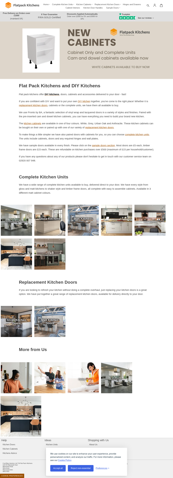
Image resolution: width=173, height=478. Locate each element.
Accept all (58, 468)
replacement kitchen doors (33, 105)
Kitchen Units (52, 444)
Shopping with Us (98, 440)
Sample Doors (112, 8)
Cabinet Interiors (73, 8)
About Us (93, 444)
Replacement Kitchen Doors (107, 4)
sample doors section (103, 145)
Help (4, 440)
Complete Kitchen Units (62, 4)
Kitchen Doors (9, 444)
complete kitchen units (137, 134)
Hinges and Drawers (132, 4)
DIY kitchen (84, 101)
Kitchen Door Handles (93, 8)
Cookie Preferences (12, 476)
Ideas (48, 440)
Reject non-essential (81, 468)
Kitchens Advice (10, 453)
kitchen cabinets (32, 123)
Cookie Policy (64, 460)
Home (46, 4)
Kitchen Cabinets (83, 4)
